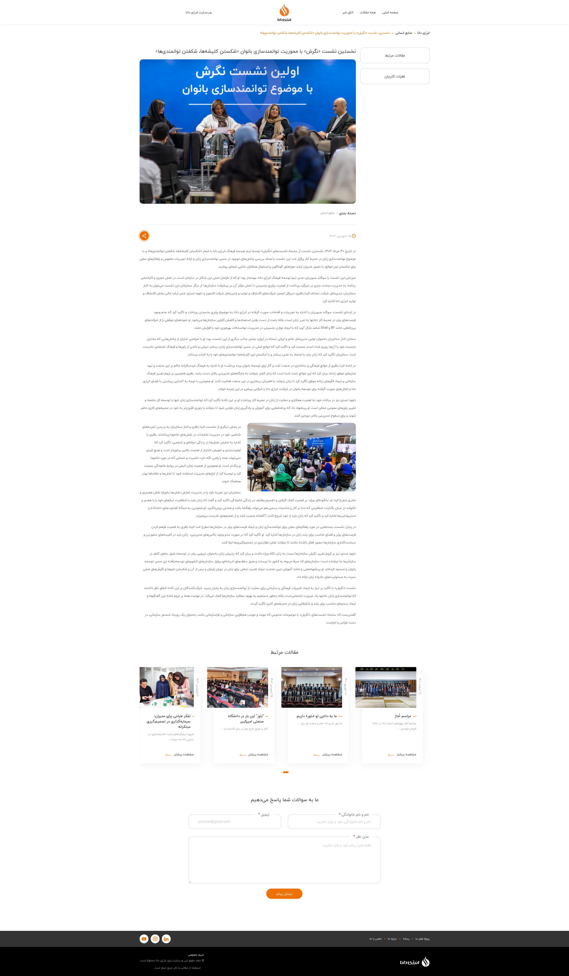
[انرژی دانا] (284, 12)
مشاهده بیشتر (406, 754)
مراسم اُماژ (403, 716)
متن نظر (361, 836)
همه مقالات (368, 12)
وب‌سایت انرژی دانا (199, 12)
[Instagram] (155, 938)
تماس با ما (376, 939)
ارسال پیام (284, 894)
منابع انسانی (403, 33)
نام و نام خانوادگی (354, 814)
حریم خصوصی (196, 955)
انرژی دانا (423, 33)
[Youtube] (144, 938)
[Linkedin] (166, 938)
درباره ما (392, 939)
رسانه (406, 939)
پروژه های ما (422, 939)
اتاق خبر (348, 12)
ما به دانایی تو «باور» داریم (317, 716)
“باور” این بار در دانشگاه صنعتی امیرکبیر (246, 718)
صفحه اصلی (390, 12)
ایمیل (263, 814)
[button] (286, 772)
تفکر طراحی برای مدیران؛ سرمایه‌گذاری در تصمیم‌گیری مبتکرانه (168, 721)
